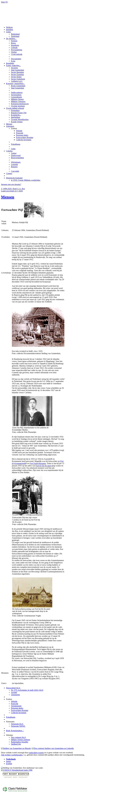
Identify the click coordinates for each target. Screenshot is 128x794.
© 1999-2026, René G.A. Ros (13, 189)
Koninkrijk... (16, 115)
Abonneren (15, 695)
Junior (8, 761)
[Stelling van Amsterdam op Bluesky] (16, 748)
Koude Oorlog (16, 122)
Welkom (9, 27)
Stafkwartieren (16, 92)
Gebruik (14, 47)
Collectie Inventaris (23, 140)
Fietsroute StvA (17, 724)
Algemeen (10, 126)
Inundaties (10, 63)
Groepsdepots (16, 97)
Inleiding (9, 29)
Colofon (9, 151)
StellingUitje (16, 744)
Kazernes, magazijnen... (15, 83)
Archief (14, 692)
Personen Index (22, 135)
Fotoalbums (15, 144)
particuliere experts (36, 753)
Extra (13, 61)
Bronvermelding (17, 158)
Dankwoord (15, 155)
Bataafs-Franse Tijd (18, 113)
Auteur (13, 153)
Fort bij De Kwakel (43, 466)
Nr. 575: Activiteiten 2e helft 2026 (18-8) (27, 690)
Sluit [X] (4, 2)
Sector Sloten (16, 77)
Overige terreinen (18, 106)
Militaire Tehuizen (18, 101)
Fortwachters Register (24, 137)
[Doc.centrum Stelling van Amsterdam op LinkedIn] (53, 748)
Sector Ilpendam (17, 72)
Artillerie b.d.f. (17, 81)
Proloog (14, 41)
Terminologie (16, 706)
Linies (8, 32)
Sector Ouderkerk (18, 79)
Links (13, 149)
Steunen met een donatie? (11, 184)
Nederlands (11, 759)
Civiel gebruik (16, 54)
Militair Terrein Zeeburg (20, 740)
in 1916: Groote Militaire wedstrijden (25, 180)
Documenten (16, 59)
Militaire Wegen (17, 99)
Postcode (19, 133)
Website (19, 131)
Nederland (15, 36)
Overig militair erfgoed (15, 108)
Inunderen (15, 45)
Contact (9, 173)
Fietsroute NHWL (18, 726)
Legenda (14, 164)
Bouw (13, 43)
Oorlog (14, 52)
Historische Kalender (14, 178)
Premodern (15, 110)
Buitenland (15, 34)
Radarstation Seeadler (19, 742)
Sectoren (14, 68)
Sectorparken (16, 95)
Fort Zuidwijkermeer (38, 463)
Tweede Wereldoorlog (19, 119)
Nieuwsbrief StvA (13, 688)
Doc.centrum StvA (18, 737)
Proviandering (16, 50)
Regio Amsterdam (18, 86)
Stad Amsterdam (17, 70)
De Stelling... (11, 38)
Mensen (9, 124)
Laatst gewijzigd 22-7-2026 (12, 191)
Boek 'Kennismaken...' (15, 731)
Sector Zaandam (17, 74)
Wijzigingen (15, 162)
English (9, 764)
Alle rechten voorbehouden (11, 755)
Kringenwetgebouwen (20, 104)
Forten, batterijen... (13, 65)
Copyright (15, 171)
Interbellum (15, 117)
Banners (14, 167)
